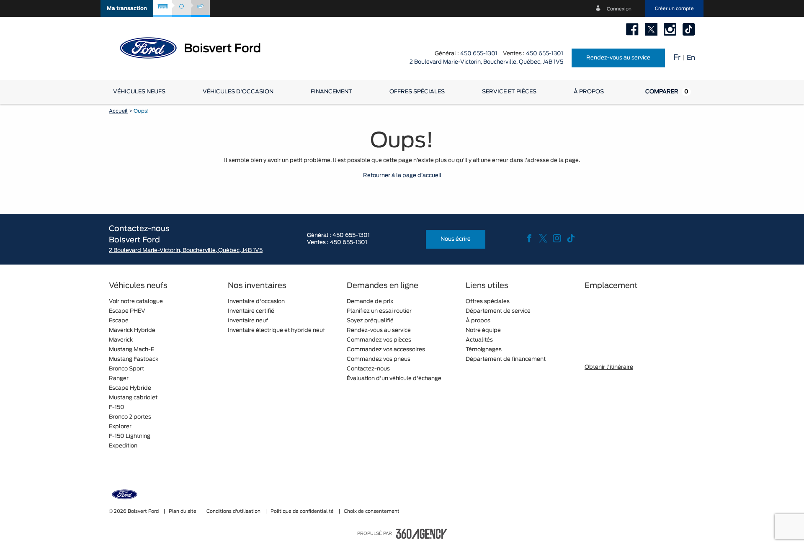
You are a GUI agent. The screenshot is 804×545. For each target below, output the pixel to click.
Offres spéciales (417, 92)
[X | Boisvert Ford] (651, 29)
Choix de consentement (371, 511)
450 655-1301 (478, 54)
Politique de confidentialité (303, 511)
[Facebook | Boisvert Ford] (632, 29)
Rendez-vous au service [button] (618, 58)
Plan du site (183, 511)
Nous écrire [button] (456, 239)
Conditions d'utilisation (234, 511)
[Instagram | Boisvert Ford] (670, 29)
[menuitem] (139, 92)
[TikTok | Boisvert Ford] (689, 29)
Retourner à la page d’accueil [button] (402, 175)
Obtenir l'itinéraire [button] (609, 367)
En (691, 58)
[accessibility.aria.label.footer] (421, 534)
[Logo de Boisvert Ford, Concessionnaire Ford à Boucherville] (197, 47)
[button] (126, 8)
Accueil (118, 110)
